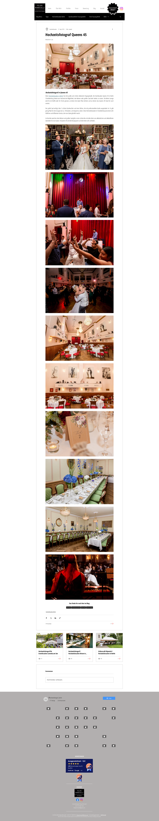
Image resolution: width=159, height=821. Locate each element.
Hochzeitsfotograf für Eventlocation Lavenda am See (48, 652)
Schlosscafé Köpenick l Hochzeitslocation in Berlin (106, 652)
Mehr (105, 17)
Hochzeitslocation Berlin (58, 17)
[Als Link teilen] (60, 618)
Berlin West (69, 607)
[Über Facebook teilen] (46, 618)
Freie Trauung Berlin (94, 17)
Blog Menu (39, 17)
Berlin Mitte (83, 607)
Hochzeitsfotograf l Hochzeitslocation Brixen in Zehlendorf (77, 652)
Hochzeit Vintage (89, 607)
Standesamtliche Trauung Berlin (77, 17)
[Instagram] (121, 9)
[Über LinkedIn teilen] (55, 618)
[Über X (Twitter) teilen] (51, 618)
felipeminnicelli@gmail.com (79, 808)
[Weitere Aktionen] (112, 29)
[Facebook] (77, 800)
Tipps (47, 17)
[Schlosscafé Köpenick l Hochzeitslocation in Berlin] (109, 640)
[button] (120, 16)
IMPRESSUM (103, 815)
